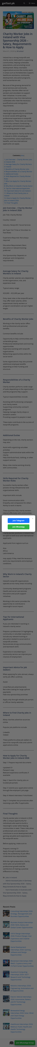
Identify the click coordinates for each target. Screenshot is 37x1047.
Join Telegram (18, 520)
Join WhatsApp (18, 527)
